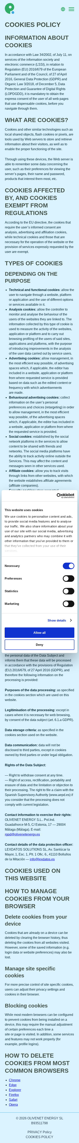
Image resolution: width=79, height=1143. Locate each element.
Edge (13, 1085)
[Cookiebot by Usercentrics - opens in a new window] (56, 495)
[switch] (68, 578)
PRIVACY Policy (40, 1132)
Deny (39, 644)
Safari (13, 1099)
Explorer (15, 1090)
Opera (13, 1104)
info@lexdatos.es (42, 859)
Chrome (14, 1080)
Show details (57, 620)
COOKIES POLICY (39, 1137)
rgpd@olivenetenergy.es (22, 834)
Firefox (14, 1095)
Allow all (39, 632)
